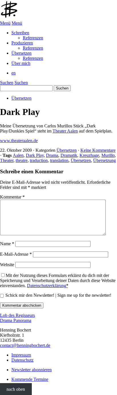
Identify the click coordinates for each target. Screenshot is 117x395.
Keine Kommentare (98, 150)
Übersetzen (21, 98)
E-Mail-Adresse (16, 254)
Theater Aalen (65, 131)
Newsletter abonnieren (31, 369)
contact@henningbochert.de (25, 345)
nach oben (16, 389)
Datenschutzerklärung (46, 285)
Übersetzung (104, 160)
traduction (39, 160)
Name (7, 243)
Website (7, 264)
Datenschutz (22, 360)
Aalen (18, 155)
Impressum (21, 355)
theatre (22, 160)
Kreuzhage (89, 155)
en (13, 73)
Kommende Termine (29, 379)
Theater (6, 160)
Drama (52, 155)
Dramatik (68, 155)
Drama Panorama (15, 320)
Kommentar (12, 197)
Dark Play (35, 155)
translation (59, 160)
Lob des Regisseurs (17, 315)
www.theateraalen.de (19, 140)
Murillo (108, 155)
